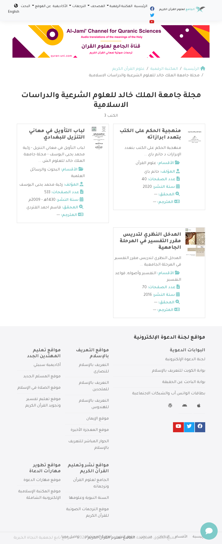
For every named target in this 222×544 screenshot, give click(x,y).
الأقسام (181, 537)
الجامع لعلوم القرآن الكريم (111, 538)
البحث (25, 6)
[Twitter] (152, 16)
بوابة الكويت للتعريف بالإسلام (178, 371)
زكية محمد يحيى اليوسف (41, 185)
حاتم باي (151, 172)
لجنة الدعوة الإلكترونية (185, 360)
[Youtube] (151, 23)
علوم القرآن (146, 163)
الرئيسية (140, 6)
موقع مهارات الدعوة (42, 480)
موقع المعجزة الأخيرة (90, 430)
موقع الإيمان (97, 419)
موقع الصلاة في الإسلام (39, 388)
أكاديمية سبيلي (47, 365)
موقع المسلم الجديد (42, 377)
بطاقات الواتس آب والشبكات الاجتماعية (168, 394)
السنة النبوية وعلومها (89, 498)
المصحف (98, 6)
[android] (185, 406)
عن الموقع (43, 6)
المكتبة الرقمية (121, 6)
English (13, 12)
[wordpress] (171, 406)
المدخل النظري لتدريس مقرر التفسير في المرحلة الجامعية (150, 241)
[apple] (199, 406)
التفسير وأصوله (141, 273)
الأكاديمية (60, 6)
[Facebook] (152, 10)
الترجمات (79, 6)
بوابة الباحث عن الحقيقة (183, 382)
